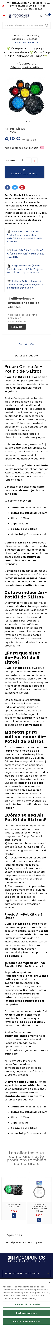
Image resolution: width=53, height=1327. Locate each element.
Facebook (7, 187)
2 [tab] (29, 121)
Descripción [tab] (26, 344)
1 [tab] (26, 121)
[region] (26, 1302)
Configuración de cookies (26, 1304)
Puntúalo (17, 327)
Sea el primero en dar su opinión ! (25, 1242)
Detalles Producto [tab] (26, 355)
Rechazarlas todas (26, 1313)
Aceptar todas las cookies (26, 1321)
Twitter (15, 187)
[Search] (46, 25)
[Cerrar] (49, 1282)
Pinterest (22, 187)
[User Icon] (41, 16)
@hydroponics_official (26, 67)
